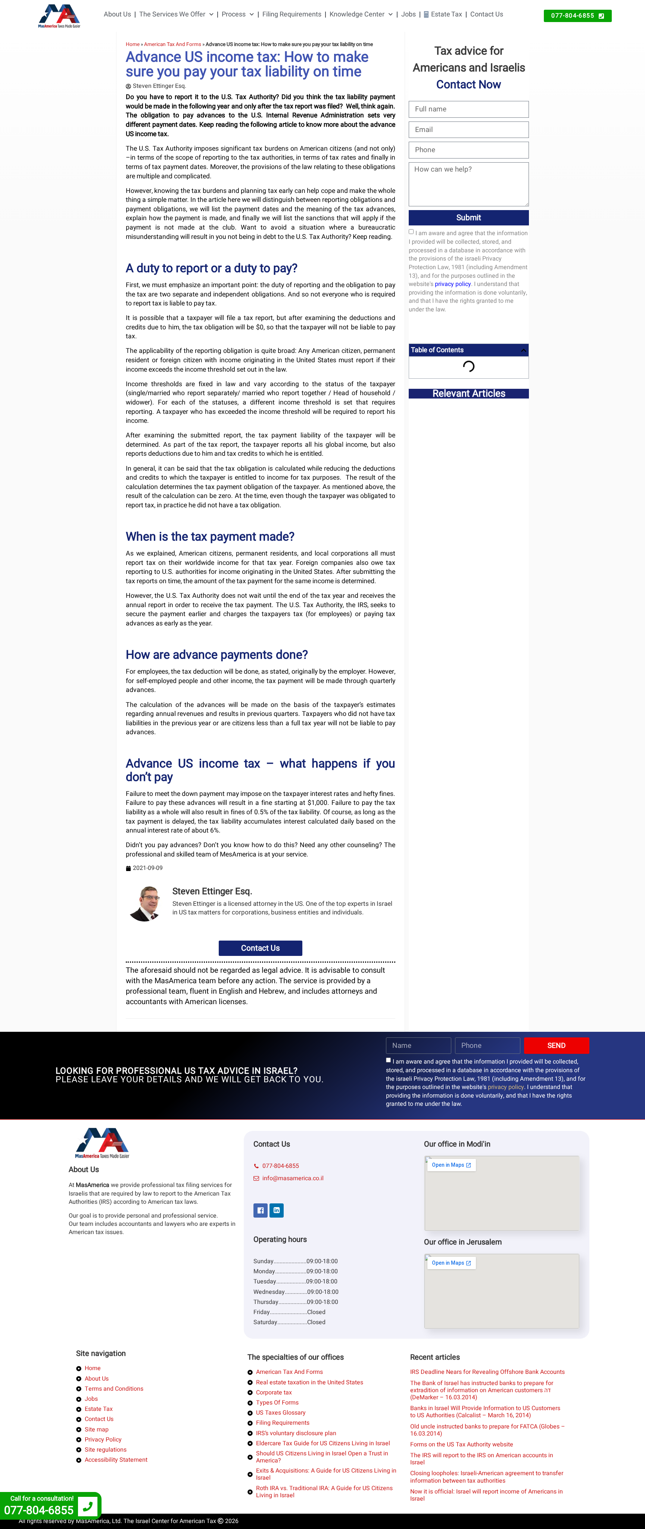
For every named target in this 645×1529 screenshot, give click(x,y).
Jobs (408, 14)
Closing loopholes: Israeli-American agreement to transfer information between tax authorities (486, 1477)
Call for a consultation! (42, 1498)
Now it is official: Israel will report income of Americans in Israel (486, 1495)
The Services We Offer (172, 14)
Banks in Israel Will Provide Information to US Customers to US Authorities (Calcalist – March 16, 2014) (485, 1412)
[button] (524, 350)
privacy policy (453, 284)
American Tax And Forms (172, 44)
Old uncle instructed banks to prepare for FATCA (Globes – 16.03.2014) (487, 1430)
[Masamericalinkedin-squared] (276, 1210)
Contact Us (486, 14)
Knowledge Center (357, 14)
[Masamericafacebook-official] (260, 1210)
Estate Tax (446, 14)
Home (133, 44)
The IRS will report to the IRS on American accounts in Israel (481, 1459)
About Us (117, 14)
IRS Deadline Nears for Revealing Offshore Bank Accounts (487, 1372)
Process (234, 14)
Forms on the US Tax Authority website (461, 1444)
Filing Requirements (291, 14)
